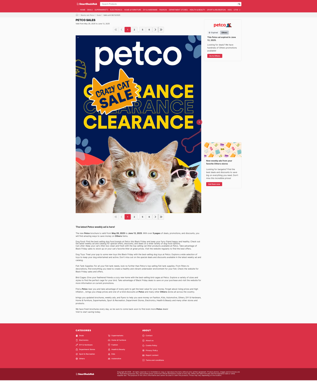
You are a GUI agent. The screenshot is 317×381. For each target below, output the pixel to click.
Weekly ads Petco (87, 15)
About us (149, 340)
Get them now (214, 184)
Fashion (163, 10)
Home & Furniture (132, 10)
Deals (90, 10)
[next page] (155, 29)
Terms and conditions (155, 360)
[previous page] (121, 29)
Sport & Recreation (216, 10)
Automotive (116, 359)
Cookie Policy (151, 345)
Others (237, 10)
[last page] (161, 29)
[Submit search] (239, 4)
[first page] (116, 29)
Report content (152, 355)
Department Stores (178, 10)
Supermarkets (101, 10)
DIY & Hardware (150, 10)
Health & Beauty (197, 10)
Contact (149, 336)
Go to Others (214, 56)
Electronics (116, 10)
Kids (230, 10)
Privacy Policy (152, 350)
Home (82, 10)
